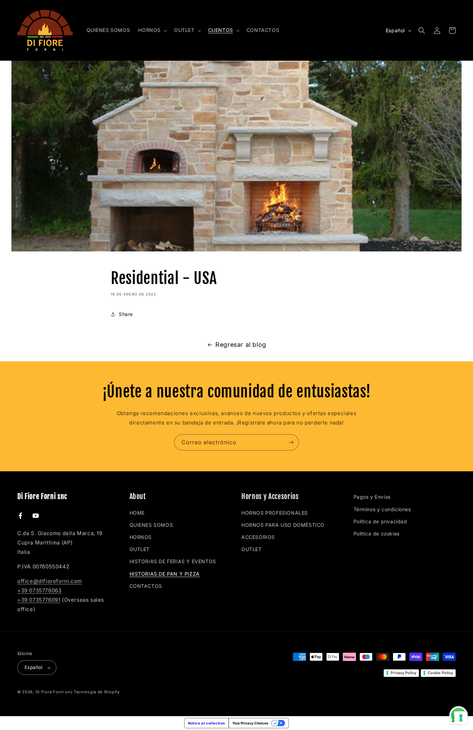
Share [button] (126, 314)
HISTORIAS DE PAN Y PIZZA (165, 574)
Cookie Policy (440, 672)
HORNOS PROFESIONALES (274, 513)
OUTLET (140, 549)
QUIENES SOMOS (151, 525)
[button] (152, 30)
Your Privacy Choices (250, 723)
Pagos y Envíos (372, 497)
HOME (137, 513)
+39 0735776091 (38, 599)
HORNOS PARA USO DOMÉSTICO (282, 525)
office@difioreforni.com (49, 581)
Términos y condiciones (382, 509)
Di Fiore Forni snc (54, 691)
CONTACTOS (146, 586)
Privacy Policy (403, 672)
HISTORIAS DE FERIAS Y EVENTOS (173, 561)
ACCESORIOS (258, 537)
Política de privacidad (380, 521)
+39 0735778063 (39, 590)
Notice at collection (206, 723)
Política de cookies (377, 533)
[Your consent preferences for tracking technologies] (460, 717)
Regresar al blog (240, 344)
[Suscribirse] (290, 442)
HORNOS (141, 537)
